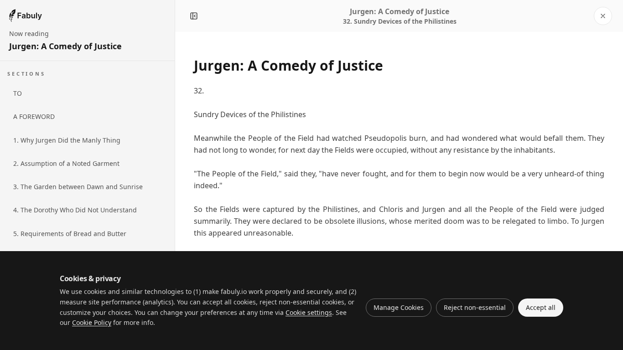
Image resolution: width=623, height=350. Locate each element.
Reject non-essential (475, 307)
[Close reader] (603, 16)
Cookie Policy (91, 322)
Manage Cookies (399, 307)
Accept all (541, 307)
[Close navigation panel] (193, 16)
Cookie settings (309, 312)
